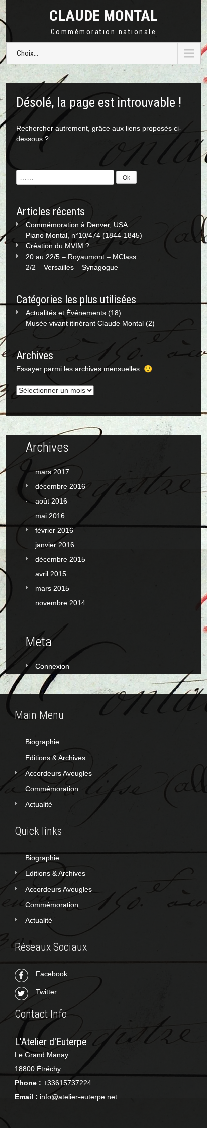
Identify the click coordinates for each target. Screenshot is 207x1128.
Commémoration (51, 789)
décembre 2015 (60, 559)
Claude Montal (103, 15)
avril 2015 (50, 574)
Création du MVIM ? (57, 246)
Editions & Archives (55, 758)
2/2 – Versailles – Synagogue (72, 267)
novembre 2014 (60, 603)
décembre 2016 (60, 486)
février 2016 (54, 530)
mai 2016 (50, 516)
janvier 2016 (54, 545)
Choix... (27, 53)
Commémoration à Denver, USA (77, 225)
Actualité (38, 804)
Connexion (52, 666)
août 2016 (51, 501)
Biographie (42, 742)
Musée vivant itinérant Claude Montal (85, 323)
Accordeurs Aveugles (58, 773)
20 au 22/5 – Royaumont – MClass (81, 257)
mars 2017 (52, 472)
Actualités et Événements (66, 313)
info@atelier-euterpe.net (78, 1097)
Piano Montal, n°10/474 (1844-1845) (84, 235)
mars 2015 (52, 588)
